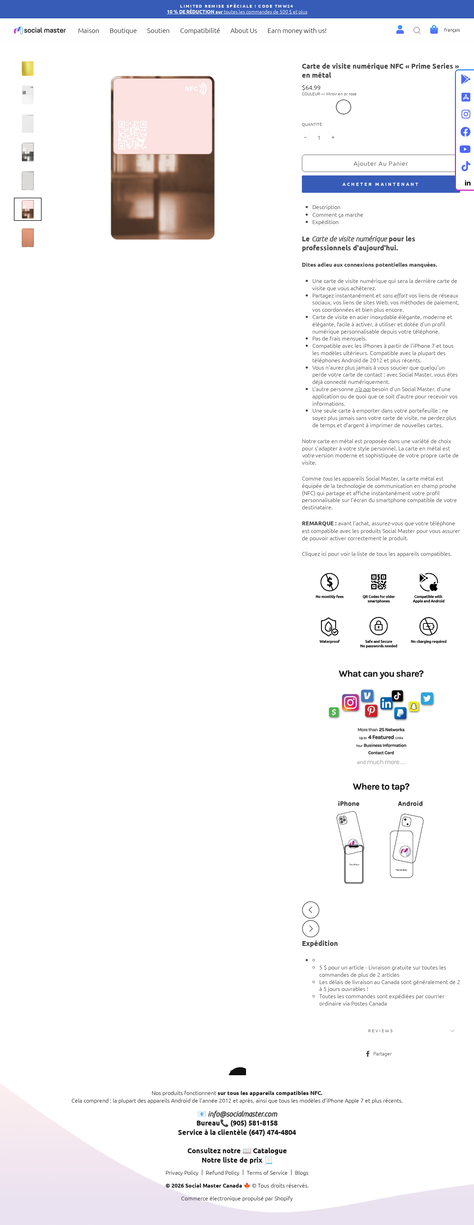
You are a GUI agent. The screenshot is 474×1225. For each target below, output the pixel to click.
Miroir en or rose (343, 107)
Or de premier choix (310, 107)
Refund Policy (222, 1172)
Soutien (158, 30)
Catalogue (270, 1150)
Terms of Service (267, 1172)
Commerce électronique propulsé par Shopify (237, 1198)
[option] (237, 9)
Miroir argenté (360, 107)
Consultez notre (214, 1150)
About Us (243, 30)
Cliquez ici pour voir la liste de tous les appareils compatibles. (377, 553)
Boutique (123, 30)
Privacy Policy (182, 1172)
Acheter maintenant (380, 184)
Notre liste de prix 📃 (237, 1159)
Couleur (329, 93)
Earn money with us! (297, 30)
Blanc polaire (327, 107)
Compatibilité (200, 30)
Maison (88, 30)
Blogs (301, 1172)
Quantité (312, 124)
